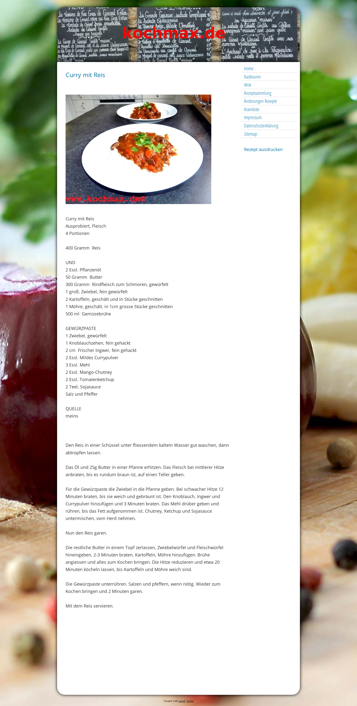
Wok (247, 84)
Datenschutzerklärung (261, 125)
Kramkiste (251, 109)
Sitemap (250, 134)
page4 (181, 701)
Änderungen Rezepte (260, 101)
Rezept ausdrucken (263, 149)
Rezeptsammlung (257, 93)
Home (249, 68)
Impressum (253, 117)
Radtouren (252, 76)
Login (190, 701)
